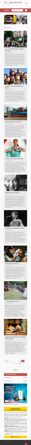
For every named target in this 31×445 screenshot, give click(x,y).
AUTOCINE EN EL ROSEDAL (12, 263)
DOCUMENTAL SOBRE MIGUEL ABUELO (15, 228)
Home (6, 27)
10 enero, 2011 (9, 160)
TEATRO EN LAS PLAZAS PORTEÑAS (14, 158)
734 (6, 363)
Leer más (15, 65)
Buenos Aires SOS (8, 441)
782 (12, 363)
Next (20, 363)
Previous (7, 361)
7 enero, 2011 (9, 265)
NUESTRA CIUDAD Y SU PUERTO (13, 121)
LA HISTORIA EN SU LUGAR (12, 301)
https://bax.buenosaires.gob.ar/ (11, 404)
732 (19, 361)
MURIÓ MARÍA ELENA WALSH (12, 192)
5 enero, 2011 (9, 303)
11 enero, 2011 (9, 123)
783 (16, 363)
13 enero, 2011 (9, 52)
